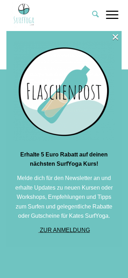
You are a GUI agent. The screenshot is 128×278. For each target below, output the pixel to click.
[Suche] (92, 14)
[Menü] (108, 14)
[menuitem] (92, 14)
